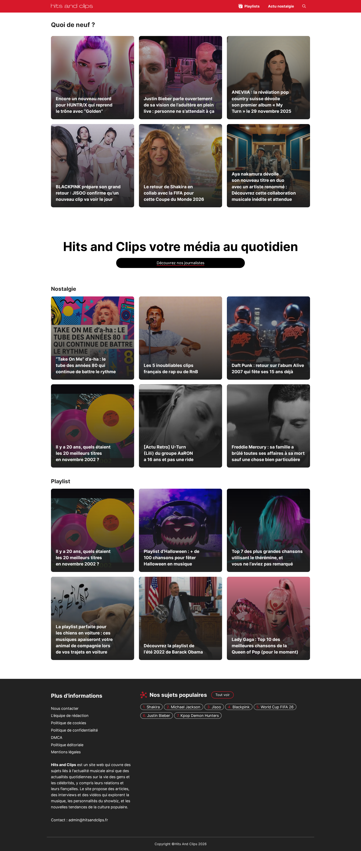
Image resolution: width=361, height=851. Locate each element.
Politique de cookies (68, 723)
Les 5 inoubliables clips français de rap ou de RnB (171, 368)
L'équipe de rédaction (70, 715)
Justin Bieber (158, 715)
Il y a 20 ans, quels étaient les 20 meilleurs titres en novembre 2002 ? (83, 453)
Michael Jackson (185, 707)
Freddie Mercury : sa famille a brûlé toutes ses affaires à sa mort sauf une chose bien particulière (267, 453)
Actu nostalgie (281, 6)
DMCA (56, 737)
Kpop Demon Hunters (199, 715)
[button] (304, 6)
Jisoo (216, 707)
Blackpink (241, 707)
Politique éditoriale (67, 745)
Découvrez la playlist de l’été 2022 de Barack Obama (173, 649)
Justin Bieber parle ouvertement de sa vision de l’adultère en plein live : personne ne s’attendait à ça (179, 105)
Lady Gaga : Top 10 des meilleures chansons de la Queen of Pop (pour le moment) (264, 646)
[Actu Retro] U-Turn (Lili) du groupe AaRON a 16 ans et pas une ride (168, 453)
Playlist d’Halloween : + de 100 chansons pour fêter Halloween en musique (171, 558)
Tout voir (222, 695)
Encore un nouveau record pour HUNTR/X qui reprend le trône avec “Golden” (84, 105)
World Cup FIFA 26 (277, 707)
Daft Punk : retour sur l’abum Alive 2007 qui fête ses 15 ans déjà (267, 368)
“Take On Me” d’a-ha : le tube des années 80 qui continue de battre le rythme (86, 365)
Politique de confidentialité (74, 730)
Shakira (153, 707)
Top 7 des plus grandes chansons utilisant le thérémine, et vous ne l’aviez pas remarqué (267, 558)
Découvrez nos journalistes (180, 263)
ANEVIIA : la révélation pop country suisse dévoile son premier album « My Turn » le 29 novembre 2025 (261, 102)
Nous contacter (65, 708)
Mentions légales (66, 752)
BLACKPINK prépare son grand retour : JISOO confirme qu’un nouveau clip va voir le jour (88, 193)
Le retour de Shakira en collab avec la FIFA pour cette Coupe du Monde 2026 (174, 193)
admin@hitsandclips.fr (88, 820)
